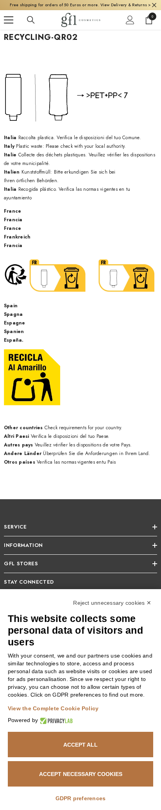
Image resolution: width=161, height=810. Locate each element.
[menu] (8, 20)
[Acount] (130, 20)
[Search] (31, 20)
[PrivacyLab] (55, 720)
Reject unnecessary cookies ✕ (112, 603)
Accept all (80, 745)
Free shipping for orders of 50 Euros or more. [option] (80, 5)
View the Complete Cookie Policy (53, 708)
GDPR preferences (80, 798)
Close (154, 5)
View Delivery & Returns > (125, 5)
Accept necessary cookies (80, 774)
